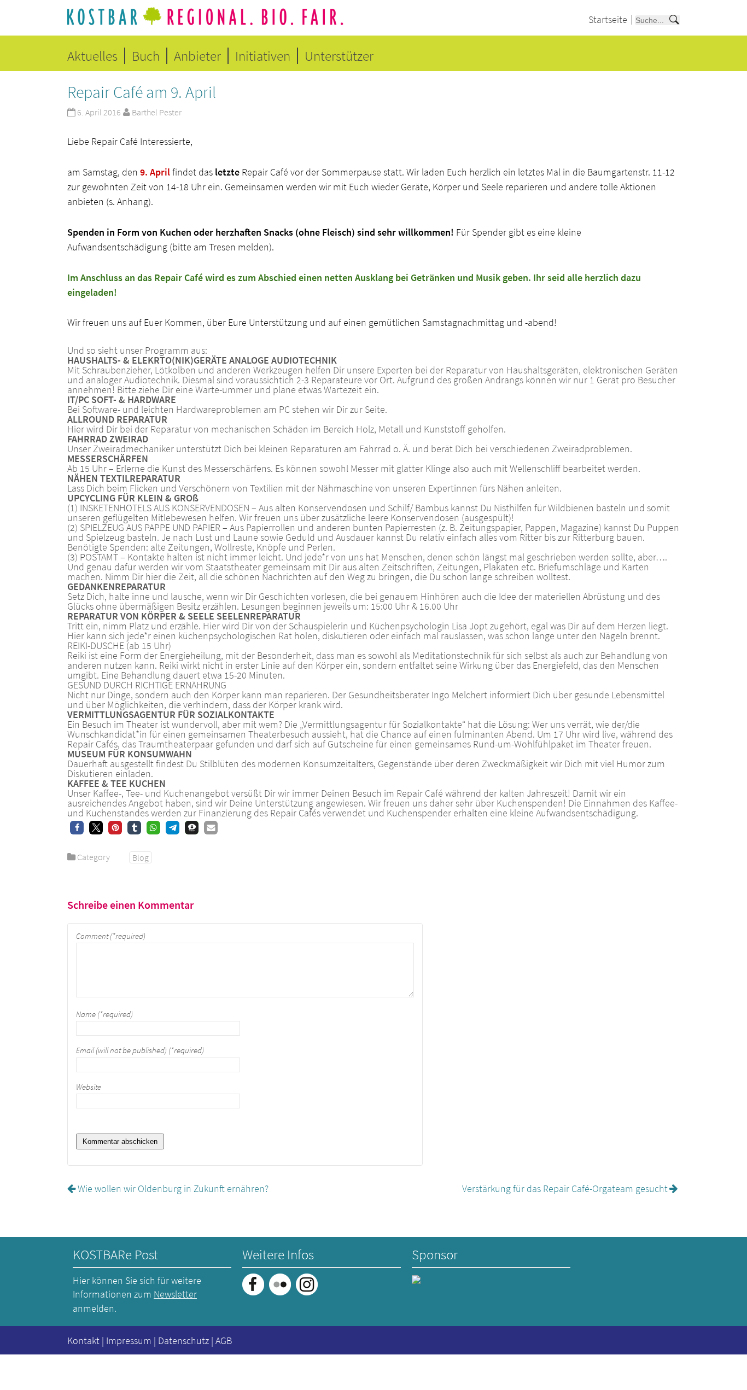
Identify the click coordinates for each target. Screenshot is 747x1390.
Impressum (128, 1340)
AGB (223, 1340)
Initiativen (262, 56)
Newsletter (175, 1294)
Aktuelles (92, 56)
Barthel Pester (157, 112)
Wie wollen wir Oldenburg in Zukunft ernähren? (173, 1188)
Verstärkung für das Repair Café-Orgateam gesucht (565, 1188)
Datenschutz (183, 1340)
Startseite (607, 19)
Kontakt (83, 1340)
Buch (146, 56)
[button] (77, 827)
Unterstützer (339, 56)
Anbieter (197, 56)
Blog (140, 857)
